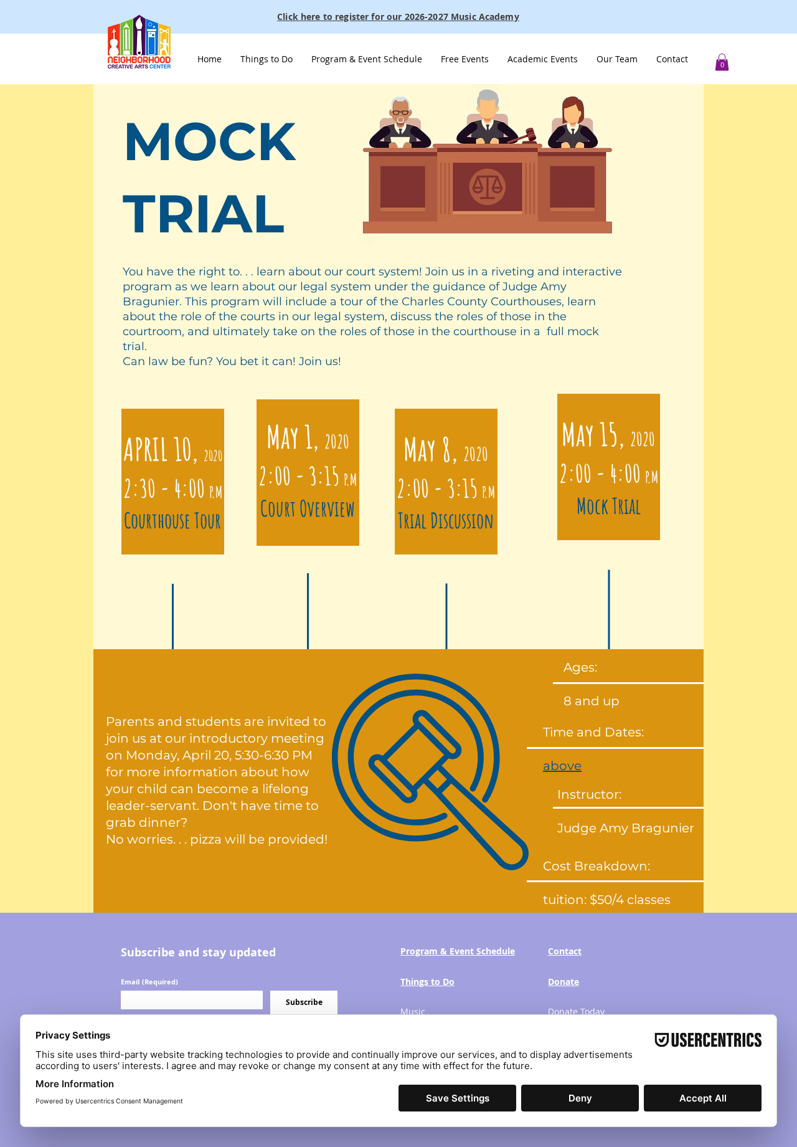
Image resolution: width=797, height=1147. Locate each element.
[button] (266, 59)
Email (149, 982)
